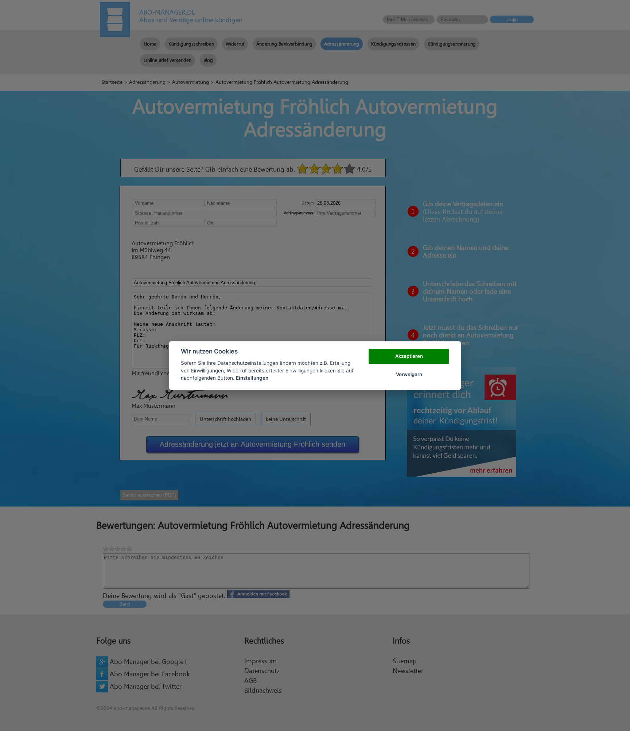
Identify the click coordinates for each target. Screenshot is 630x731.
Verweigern (409, 374)
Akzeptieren (409, 356)
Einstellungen (252, 378)
